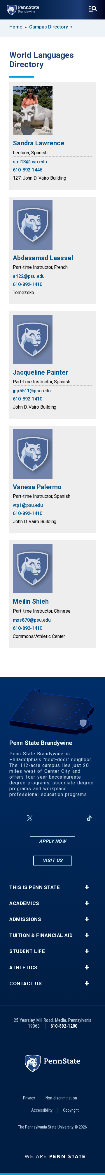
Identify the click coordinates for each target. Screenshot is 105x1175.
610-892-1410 (27, 284)
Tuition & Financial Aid (41, 935)
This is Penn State (34, 887)
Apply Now (52, 841)
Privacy (29, 1098)
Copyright (71, 1110)
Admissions (25, 919)
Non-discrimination (61, 1098)
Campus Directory (48, 27)
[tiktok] (89, 818)
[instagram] (44, 818)
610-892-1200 (63, 1026)
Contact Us (25, 983)
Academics (24, 903)
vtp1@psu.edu (28, 505)
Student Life (27, 951)
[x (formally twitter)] (30, 818)
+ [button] (87, 887)
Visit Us (53, 860)
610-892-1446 (27, 170)
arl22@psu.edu (29, 276)
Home (15, 27)
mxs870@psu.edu (32, 620)
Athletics (23, 967)
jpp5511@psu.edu (32, 391)
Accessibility (41, 1110)
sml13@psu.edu (30, 161)
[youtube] (59, 818)
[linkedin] (74, 818)
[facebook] (16, 818)
